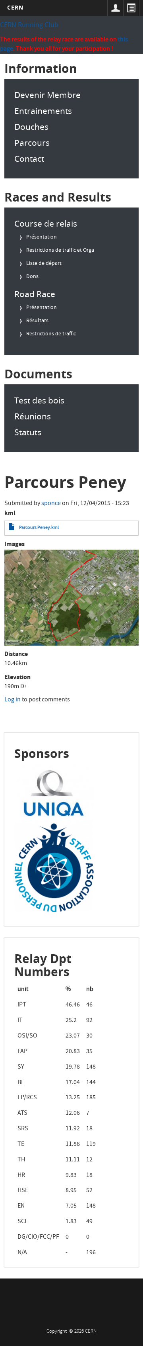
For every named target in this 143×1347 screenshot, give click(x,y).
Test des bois (39, 400)
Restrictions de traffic (51, 334)
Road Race (34, 294)
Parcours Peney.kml (39, 528)
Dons (32, 276)
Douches (31, 126)
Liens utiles (131, 8)
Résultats (37, 321)
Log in (12, 700)
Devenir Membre (47, 94)
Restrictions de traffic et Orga (60, 250)
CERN (15, 7)
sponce (51, 504)
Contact (29, 158)
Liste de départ (44, 263)
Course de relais (45, 223)
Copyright (57, 1331)
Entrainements (43, 110)
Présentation (41, 237)
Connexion (115, 8)
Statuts (27, 432)
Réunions (32, 416)
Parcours (32, 142)
